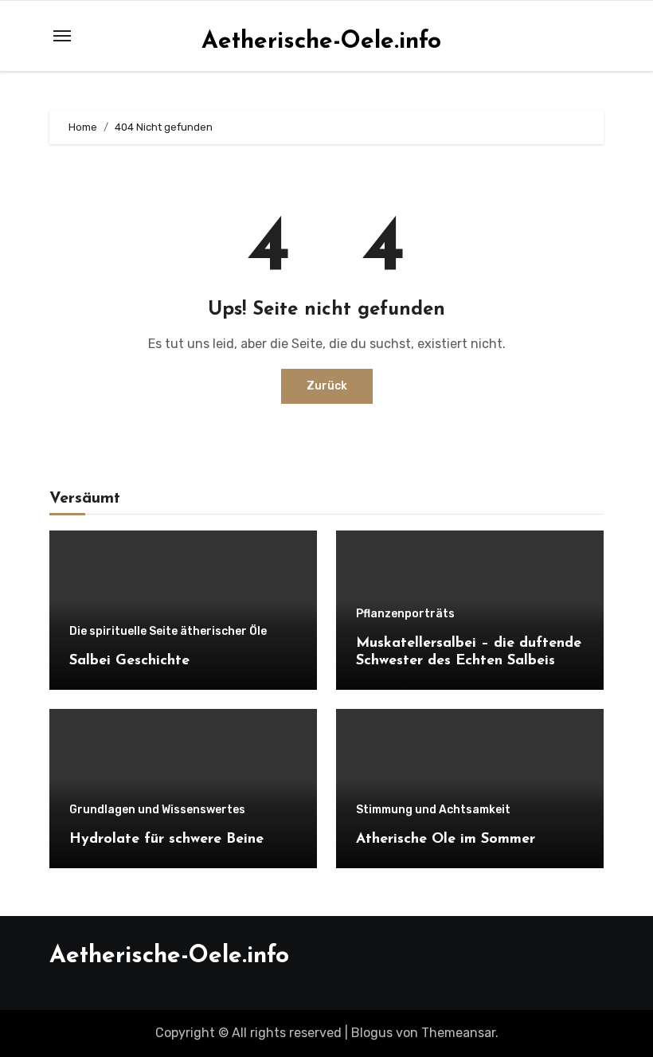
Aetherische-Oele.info (321, 41)
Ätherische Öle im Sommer (445, 839)
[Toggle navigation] (62, 35)
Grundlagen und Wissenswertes (157, 810)
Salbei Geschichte (129, 661)
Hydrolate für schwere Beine (166, 839)
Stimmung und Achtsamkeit (433, 810)
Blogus (372, 1032)
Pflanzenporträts (405, 614)
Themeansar (458, 1032)
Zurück (327, 386)
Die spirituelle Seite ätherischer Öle (168, 631)
